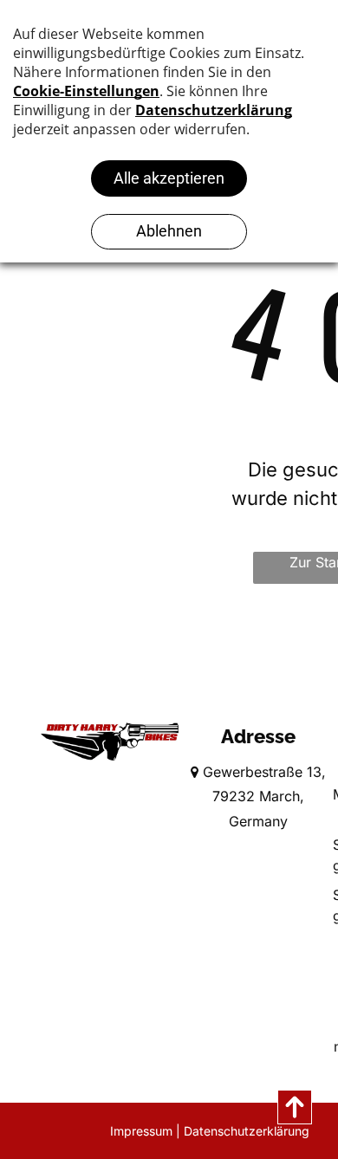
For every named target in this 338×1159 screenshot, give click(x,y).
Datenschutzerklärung (246, 1130)
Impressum (141, 1130)
